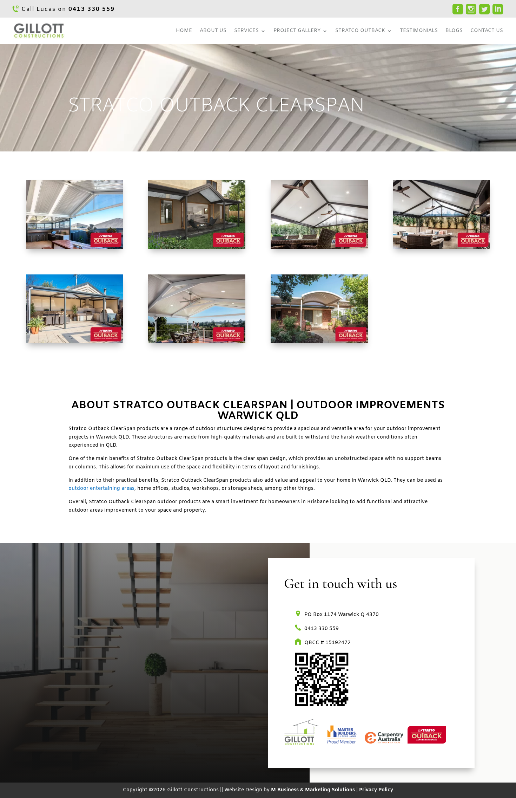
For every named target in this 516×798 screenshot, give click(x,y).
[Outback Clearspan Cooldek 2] (441, 247)
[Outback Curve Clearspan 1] (319, 342)
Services (246, 30)
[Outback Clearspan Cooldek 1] (319, 247)
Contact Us (486, 30)
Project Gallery (296, 30)
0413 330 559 (91, 9)
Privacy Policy (376, 790)
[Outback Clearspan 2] (196, 247)
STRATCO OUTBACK (360, 30)
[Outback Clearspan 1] (74, 247)
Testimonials (419, 30)
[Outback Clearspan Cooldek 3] (74, 342)
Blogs (454, 30)
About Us (213, 30)
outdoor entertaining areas (101, 488)
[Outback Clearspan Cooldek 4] (196, 342)
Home (184, 30)
